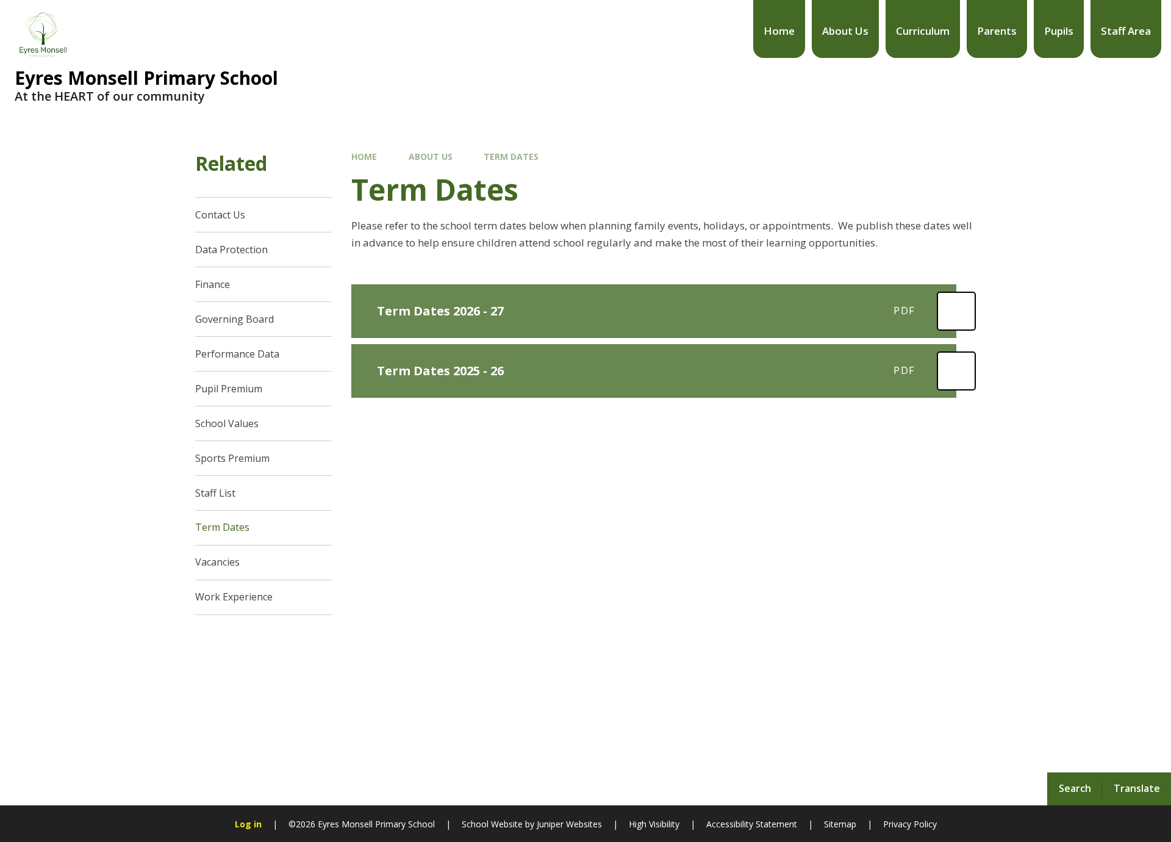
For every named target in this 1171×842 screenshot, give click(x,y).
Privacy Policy (910, 824)
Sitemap (840, 824)
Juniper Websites (568, 824)
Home (364, 156)
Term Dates (511, 156)
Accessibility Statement (751, 824)
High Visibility (654, 824)
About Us (431, 156)
